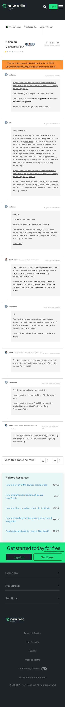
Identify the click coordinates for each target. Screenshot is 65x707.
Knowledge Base (30, 27)
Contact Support (46, 27)
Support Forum (16, 27)
